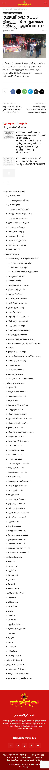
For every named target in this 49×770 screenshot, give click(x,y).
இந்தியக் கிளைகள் (14, 557)
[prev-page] (4, 182)
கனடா (11, 611)
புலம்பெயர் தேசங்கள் (15, 593)
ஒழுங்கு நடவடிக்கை (19, 218)
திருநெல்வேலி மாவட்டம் (19, 548)
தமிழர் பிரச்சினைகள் (15, 664)
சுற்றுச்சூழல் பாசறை (17, 334)
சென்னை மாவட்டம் (17, 396)
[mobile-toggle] (4, 3)
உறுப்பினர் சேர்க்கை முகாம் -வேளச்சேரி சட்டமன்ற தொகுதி (12, 109)
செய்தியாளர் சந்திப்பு (17, 231)
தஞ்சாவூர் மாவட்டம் (16, 508)
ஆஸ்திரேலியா (15, 655)
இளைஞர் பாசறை (16, 307)
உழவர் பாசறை (14, 365)
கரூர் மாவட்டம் (14, 477)
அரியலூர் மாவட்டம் (16, 490)
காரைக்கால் (13, 588)
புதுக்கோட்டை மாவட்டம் (18, 512)
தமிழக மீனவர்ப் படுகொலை (20, 678)
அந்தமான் (12, 566)
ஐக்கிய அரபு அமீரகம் (17, 629)
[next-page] (8, 182)
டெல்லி (11, 584)
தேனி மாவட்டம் (14, 526)
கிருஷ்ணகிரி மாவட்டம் (18, 423)
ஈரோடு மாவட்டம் (15, 454)
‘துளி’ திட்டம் (24, 755)
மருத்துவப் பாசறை (16, 325)
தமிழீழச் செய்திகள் (14, 660)
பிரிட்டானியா (14, 602)
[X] (18, 91)
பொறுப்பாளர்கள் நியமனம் (20, 213)
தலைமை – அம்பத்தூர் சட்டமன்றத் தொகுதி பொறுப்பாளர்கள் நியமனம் (30, 161)
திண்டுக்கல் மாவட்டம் (17, 472)
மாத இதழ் (38, 757)
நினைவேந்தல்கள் (16, 290)
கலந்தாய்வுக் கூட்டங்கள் (18, 285)
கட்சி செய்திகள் (16, 13)
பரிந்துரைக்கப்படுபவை (14, 127)
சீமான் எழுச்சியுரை (16, 227)
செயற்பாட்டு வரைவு (14, 760)
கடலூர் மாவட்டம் (15, 494)
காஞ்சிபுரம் (13, 401)
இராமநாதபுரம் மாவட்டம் (18, 535)
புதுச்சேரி (6, 13)
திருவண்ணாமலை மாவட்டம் (21, 432)
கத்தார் (11, 637)
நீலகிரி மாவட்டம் (15, 459)
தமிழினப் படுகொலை (17, 669)
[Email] (41, 91)
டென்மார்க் (13, 620)
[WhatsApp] (24, 91)
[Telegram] (30, 91)
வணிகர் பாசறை (15, 374)
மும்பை (11, 579)
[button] (45, 3)
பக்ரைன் (12, 646)
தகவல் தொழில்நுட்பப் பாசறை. (21, 339)
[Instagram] (17, 745)
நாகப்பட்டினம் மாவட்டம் (18, 499)
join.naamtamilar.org (24, 728)
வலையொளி (27, 757)
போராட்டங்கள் (14, 281)
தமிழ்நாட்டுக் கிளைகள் (18, 9)
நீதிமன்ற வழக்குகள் (17, 245)
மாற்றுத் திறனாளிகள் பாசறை (21, 378)
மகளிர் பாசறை (14, 312)
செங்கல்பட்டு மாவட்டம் (18, 405)
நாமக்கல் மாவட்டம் (16, 450)
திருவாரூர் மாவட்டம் (17, 503)
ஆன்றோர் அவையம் (17, 303)
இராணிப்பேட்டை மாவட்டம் (20, 418)
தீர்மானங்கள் (14, 249)
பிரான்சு (11, 615)
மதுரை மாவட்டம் (15, 521)
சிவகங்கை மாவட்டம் (17, 517)
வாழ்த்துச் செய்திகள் (20, 200)
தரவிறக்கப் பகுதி (38, 755)
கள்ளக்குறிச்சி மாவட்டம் (18, 441)
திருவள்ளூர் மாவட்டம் (17, 392)
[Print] (36, 91)
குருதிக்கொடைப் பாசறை (19, 330)
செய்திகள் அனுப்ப (12, 757)
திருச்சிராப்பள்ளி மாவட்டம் (19, 481)
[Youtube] (38, 745)
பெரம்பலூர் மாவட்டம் (17, 485)
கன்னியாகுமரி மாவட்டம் (18, 553)
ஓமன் (10, 642)
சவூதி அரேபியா (15, 624)
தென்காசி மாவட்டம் (16, 544)
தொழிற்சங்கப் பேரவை (18, 316)
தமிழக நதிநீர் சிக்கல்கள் (18, 673)
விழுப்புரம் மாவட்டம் (16, 436)
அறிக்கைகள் (14, 196)
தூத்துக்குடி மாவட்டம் (17, 539)
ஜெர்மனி (12, 597)
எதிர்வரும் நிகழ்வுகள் (20, 209)
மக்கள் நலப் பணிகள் (17, 298)
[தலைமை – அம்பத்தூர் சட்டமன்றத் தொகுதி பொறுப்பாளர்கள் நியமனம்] (9, 161)
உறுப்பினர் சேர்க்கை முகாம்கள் (24, 272)
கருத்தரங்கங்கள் (15, 294)
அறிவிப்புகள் (14, 205)
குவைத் (11, 633)
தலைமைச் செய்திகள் (15, 191)
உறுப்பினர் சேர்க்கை (10, 755)
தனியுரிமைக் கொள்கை (33, 760)
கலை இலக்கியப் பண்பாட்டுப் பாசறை (24, 356)
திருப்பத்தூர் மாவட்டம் (17, 414)
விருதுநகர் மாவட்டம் (17, 530)
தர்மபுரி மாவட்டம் (15, 427)
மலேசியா (12, 651)
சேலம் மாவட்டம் (15, 445)
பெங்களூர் (13, 575)
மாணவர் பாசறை (16, 369)
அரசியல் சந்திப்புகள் (17, 240)
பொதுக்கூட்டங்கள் (16, 276)
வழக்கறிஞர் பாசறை (17, 360)
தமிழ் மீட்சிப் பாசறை (17, 351)
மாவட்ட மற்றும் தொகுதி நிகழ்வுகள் (23, 258)
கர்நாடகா (12, 561)
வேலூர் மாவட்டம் (15, 409)
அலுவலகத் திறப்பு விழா (21, 263)
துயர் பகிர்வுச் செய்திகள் (18, 222)
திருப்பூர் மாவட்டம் (16, 468)
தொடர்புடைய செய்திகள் (15, 123)
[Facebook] (12, 91)
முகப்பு (5, 9)
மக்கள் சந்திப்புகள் (16, 236)
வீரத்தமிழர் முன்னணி (18, 321)
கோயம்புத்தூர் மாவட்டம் (18, 463)
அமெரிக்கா (13, 606)
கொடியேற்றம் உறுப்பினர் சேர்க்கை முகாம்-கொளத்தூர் (36, 109)
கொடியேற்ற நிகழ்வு (19, 267)
